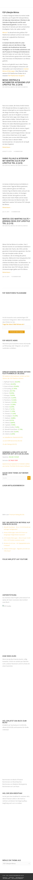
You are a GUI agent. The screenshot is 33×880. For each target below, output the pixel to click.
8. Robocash (6, 398)
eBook (4, 727)
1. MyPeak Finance (8, 382)
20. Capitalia (6, 425)
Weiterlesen (6, 147)
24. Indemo (6, 434)
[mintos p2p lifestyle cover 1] (16, 236)
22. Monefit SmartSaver (10, 429)
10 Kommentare (16, 276)
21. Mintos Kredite (8, 427)
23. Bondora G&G (8, 432)
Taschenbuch (14, 725)
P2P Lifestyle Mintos (21, 87)
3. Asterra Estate (8, 386)
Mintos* (4, 32)
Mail (24, 661)
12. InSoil (5, 407)
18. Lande (6, 420)
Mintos (12, 87)
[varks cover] (16, 175)
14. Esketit (6, 411)
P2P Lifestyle (6, 87)
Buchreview (6, 780)
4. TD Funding (7, 388)
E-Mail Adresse (6, 492)
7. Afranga (6, 395)
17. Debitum (6, 418)
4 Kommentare (18, 151)
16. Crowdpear (7, 416)
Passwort (5, 500)
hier (13, 322)
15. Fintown (6, 413)
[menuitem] (5, 877)
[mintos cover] (16, 97)
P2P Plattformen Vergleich (16, 76)
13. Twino (6, 409)
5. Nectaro (6, 391)
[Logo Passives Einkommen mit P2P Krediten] (13, 3)
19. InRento (6, 422)
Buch (12, 659)
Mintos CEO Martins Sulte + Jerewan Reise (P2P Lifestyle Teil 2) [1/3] (16, 221)
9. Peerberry (7, 400)
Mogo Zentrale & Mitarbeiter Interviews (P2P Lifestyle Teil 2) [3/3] (16, 82)
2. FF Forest (6, 384)
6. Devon (5, 393)
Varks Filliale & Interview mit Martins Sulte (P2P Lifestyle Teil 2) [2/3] (15, 160)
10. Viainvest (7, 402)
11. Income (6, 404)
